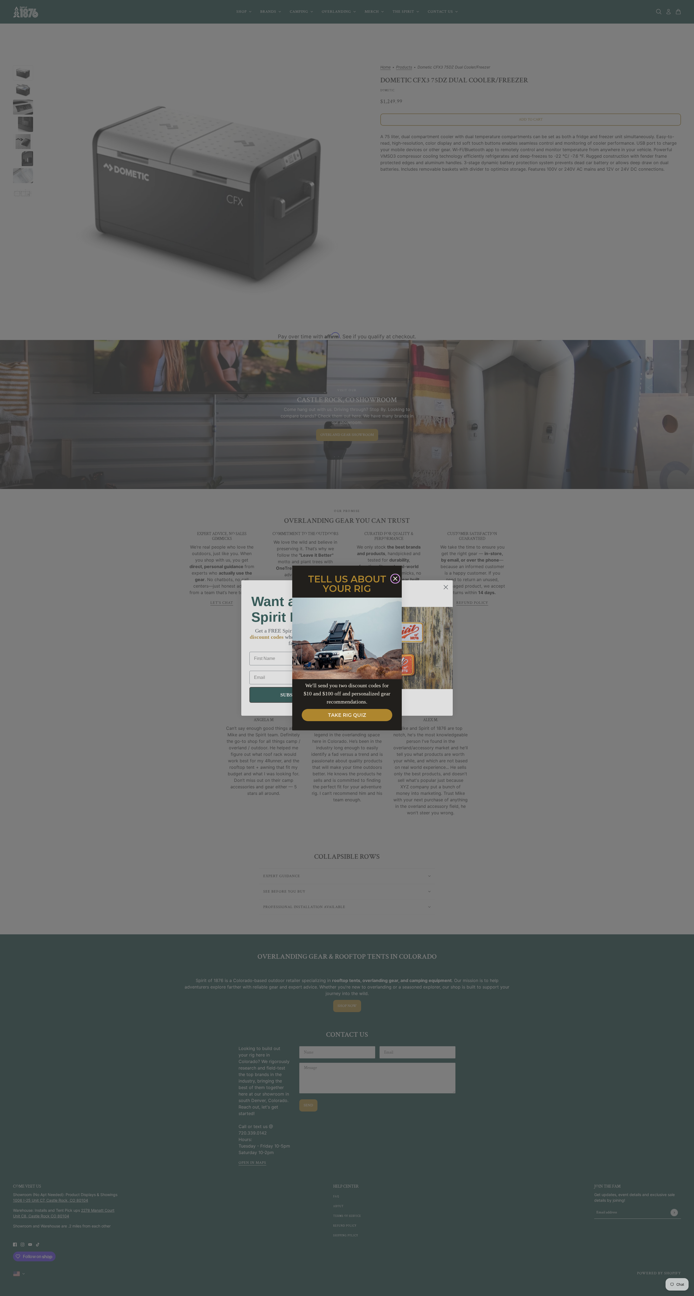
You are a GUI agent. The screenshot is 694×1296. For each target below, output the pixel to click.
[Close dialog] (395, 578)
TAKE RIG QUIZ (347, 715)
